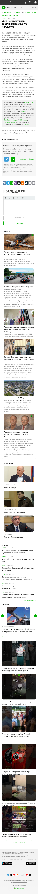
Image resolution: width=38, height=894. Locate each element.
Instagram (15, 120)
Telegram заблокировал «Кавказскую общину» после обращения (16, 772)
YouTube (26, 124)
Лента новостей (13, 15)
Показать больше (19, 842)
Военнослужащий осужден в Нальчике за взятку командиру (18, 586)
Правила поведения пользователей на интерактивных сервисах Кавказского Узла (19, 881)
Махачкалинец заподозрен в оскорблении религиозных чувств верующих (18, 595)
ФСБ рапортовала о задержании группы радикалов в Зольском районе (17, 551)
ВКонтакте (23, 120)
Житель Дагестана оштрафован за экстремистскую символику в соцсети (17, 578)
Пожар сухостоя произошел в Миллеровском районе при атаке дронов (17, 254)
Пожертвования (31, 860)
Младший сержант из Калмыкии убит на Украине (18, 560)
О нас (3, 860)
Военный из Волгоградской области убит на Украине (18, 569)
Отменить (19, 223)
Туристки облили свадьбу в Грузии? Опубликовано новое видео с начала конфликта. (16, 736)
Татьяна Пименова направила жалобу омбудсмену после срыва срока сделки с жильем (19, 359)
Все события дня (30, 600)
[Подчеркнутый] (14, 198)
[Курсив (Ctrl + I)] (10, 198)
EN (6, 2)
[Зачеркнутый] (18, 198)
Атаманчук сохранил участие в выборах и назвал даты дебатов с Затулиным (17, 434)
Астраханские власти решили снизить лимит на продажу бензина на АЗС (19, 328)
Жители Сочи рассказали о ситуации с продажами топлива (18, 287)
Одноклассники (10, 122)
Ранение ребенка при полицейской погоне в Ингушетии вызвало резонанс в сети (18, 630)
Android (26, 102)
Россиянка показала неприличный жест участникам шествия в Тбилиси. (17, 835)
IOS (32, 102)
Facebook (7, 120)
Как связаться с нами (16, 860)
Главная (4, 15)
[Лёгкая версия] (10, 2)
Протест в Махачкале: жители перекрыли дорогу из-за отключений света (18, 702)
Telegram (23, 111)
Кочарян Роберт (10, 487)
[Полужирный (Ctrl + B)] (6, 198)
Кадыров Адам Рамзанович (14, 512)
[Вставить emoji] (23, 198)
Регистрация (19, 218)
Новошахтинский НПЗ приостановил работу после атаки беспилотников (18, 399)
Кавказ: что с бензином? (12, 12)
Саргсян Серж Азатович (13, 537)
